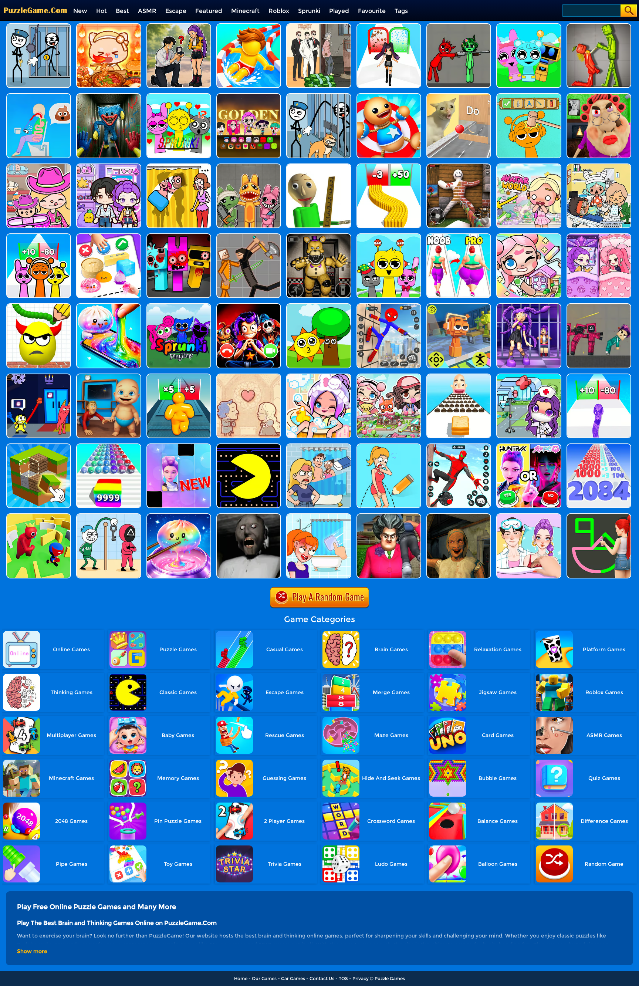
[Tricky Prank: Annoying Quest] (318, 26)
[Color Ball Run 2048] (108, 446)
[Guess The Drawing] (599, 516)
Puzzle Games (390, 978)
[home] (35, 3)
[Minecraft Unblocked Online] (38, 446)
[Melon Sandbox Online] (599, 26)
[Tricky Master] (388, 516)
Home (240, 978)
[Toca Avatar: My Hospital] (528, 376)
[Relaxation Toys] (178, 516)
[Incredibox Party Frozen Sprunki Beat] (528, 26)
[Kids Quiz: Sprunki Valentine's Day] (178, 96)
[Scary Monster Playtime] (108, 96)
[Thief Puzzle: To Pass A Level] (38, 26)
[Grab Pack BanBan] (38, 376)
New (80, 10)
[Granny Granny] (248, 516)
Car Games (293, 978)
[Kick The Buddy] (388, 96)
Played (339, 10)
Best (122, 10)
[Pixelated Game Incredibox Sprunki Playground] (458, 26)
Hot (101, 10)
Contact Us (322, 978)
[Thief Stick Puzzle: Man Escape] (108, 516)
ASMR (147, 10)
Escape (175, 10)
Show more (32, 951)
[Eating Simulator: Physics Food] (38, 96)
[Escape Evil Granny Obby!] (599, 96)
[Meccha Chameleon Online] (458, 166)
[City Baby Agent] (108, 376)
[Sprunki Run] (38, 236)
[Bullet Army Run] (388, 166)
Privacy (360, 978)
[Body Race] (458, 236)
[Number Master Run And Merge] (599, 446)
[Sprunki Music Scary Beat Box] (318, 306)
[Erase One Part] (318, 516)
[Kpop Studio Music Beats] (248, 96)
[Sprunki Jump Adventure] (458, 306)
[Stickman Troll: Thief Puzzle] (318, 96)
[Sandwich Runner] (458, 376)
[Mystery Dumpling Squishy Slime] (108, 306)
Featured (208, 10)
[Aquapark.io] (248, 26)
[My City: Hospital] (599, 166)
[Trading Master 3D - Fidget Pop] (108, 236)
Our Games (264, 978)
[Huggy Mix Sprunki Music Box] (388, 236)
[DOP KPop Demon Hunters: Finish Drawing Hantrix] (178, 26)
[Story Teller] (248, 376)
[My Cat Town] (528, 236)
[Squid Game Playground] (599, 306)
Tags (401, 10)
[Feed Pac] (248, 446)
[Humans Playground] (248, 236)
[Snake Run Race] (599, 376)
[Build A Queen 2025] (388, 26)
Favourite (372, 10)
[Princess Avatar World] (528, 166)
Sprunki (309, 10)
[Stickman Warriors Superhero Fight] (388, 306)
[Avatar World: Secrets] (108, 166)
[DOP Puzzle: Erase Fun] (318, 446)
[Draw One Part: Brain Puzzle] (388, 446)
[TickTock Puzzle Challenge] (458, 96)
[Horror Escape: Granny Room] (458, 516)
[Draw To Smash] (38, 306)
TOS (343, 978)
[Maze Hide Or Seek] (38, 516)
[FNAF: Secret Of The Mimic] (318, 236)
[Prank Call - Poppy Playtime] (248, 306)
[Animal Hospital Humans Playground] (248, 166)
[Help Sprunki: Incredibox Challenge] (528, 96)
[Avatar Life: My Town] (388, 376)
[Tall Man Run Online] (178, 376)
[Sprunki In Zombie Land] (178, 236)
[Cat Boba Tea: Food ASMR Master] (108, 26)
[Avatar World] (38, 166)
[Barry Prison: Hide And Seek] (528, 306)
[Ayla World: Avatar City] (599, 236)
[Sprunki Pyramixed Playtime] (178, 306)
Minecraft (245, 10)
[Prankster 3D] (318, 166)
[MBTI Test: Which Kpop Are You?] (528, 446)
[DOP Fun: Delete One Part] (178, 166)
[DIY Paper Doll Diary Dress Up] (528, 516)
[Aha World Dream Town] (318, 376)
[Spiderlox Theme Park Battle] (458, 446)
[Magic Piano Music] (178, 446)
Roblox (278, 10)
